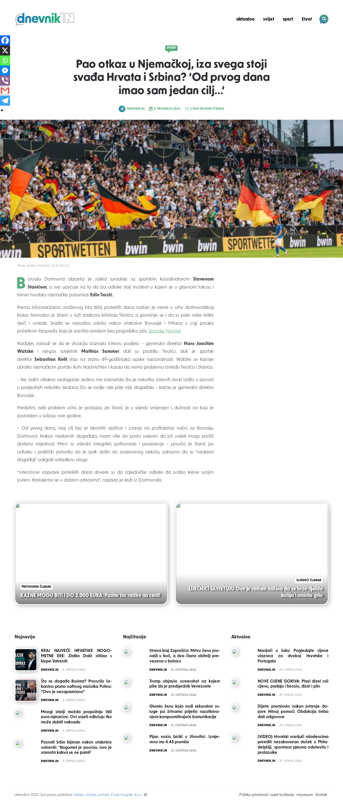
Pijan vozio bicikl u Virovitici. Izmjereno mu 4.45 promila (184, 739)
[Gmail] (5, 91)
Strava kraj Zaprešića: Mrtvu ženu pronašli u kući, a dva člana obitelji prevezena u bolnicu (184, 656)
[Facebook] (5, 40)
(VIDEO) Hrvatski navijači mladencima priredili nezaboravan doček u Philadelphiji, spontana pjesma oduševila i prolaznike (293, 745)
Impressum (305, 795)
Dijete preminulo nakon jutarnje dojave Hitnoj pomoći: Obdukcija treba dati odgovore (293, 712)
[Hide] (2, 110)
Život (307, 19)
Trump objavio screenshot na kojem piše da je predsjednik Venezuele (184, 684)
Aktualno (245, 19)
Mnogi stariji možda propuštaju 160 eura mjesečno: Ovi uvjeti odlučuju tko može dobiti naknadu (76, 717)
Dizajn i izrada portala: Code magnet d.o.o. (108, 795)
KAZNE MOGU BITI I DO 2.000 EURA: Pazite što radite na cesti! (90, 595)
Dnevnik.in (136, 108)
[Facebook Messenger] (5, 70)
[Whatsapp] (5, 60)
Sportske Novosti (164, 331)
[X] (5, 50)
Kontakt (321, 795)
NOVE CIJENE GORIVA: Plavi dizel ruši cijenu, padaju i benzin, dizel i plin (293, 684)
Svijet (268, 19)
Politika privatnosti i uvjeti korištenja (266, 795)
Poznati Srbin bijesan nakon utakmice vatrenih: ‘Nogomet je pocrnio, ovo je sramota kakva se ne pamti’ (76, 747)
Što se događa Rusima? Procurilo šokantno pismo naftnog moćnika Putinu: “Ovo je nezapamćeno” (76, 687)
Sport (288, 19)
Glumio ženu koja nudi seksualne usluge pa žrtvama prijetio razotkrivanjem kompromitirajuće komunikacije (184, 712)
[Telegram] (5, 101)
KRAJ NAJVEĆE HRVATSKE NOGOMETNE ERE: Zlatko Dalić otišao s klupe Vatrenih (76, 656)
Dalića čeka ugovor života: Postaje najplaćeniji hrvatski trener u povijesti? (294, 36)
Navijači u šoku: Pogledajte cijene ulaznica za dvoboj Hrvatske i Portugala (293, 656)
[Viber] (5, 81)
